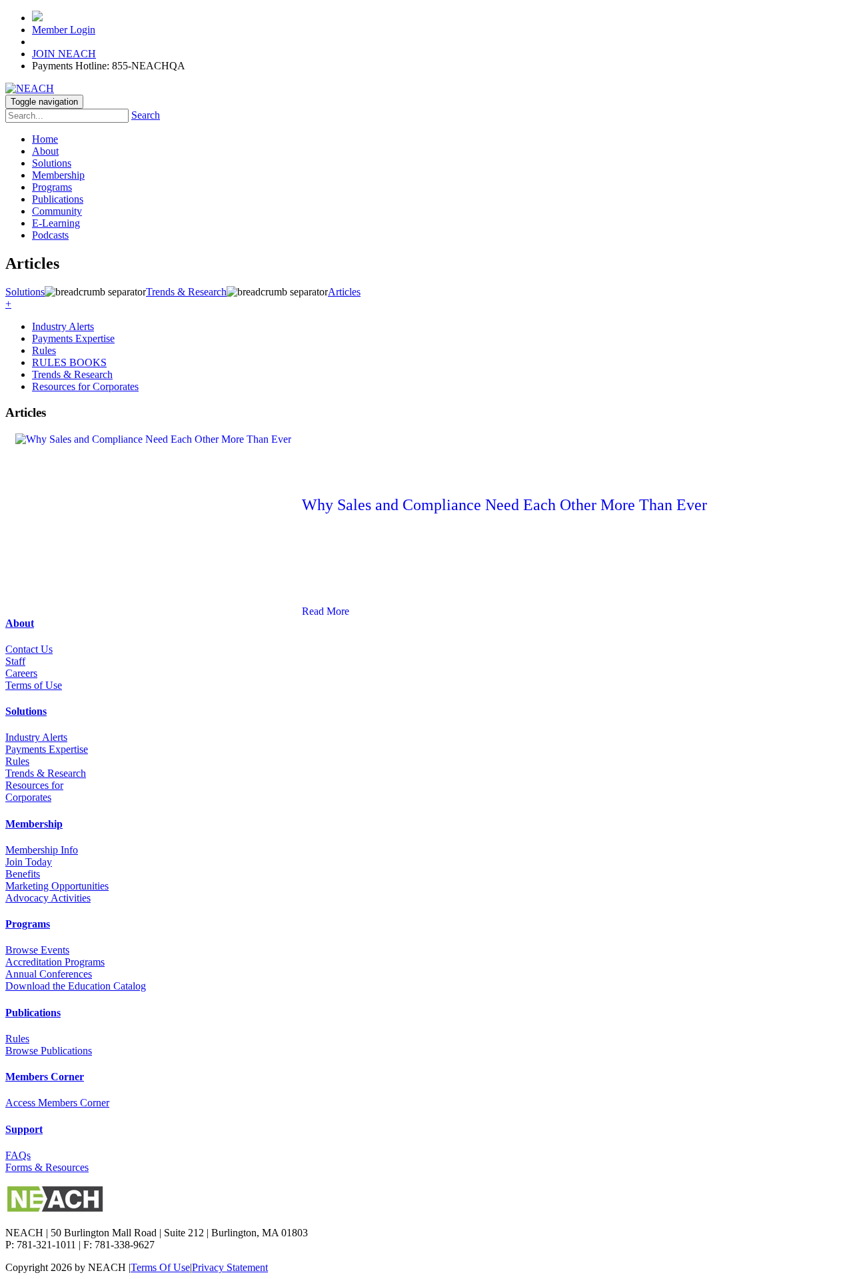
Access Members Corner (57, 1102)
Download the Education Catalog (75, 986)
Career (19, 673)
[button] (8, 303)
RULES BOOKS (69, 362)
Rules (44, 350)
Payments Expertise (73, 338)
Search (145, 115)
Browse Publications (48, 1050)
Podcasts (50, 235)
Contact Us (29, 649)
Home (45, 139)
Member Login (63, 29)
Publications (57, 199)
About (45, 151)
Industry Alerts (63, 326)
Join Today (28, 862)
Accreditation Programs (55, 962)
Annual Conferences (48, 974)
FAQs (18, 1155)
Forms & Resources (47, 1167)
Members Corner (44, 1076)
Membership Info (41, 850)
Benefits (22, 874)
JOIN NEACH (64, 53)
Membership (58, 175)
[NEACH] (29, 88)
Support (24, 1129)
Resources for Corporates (85, 386)
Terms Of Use (160, 1267)
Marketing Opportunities (57, 886)
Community (57, 211)
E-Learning (56, 223)
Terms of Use (33, 685)
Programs (52, 187)
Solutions (51, 163)
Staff (15, 661)
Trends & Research (72, 374)
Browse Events (37, 950)
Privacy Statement (230, 1267)
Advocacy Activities (48, 898)
